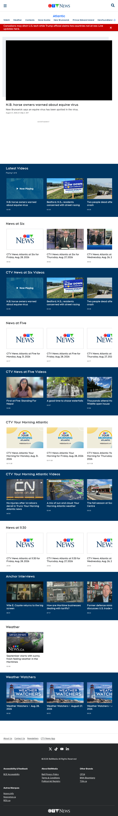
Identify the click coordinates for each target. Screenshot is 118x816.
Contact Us (19, 738)
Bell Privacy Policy (50, 774)
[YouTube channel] (62, 749)
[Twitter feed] (50, 749)
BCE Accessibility (11, 774)
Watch (6, 20)
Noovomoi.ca (9, 797)
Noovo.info (8, 793)
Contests (30, 20)
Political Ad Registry (51, 781)
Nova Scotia (44, 20)
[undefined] (24, 194)
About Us (7, 738)
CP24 (82, 774)
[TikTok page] (56, 749)
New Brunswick (61, 20)
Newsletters (32, 738)
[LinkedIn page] (67, 749)
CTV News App (48, 738)
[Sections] (5, 6)
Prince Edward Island (83, 20)
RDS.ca (6, 800)
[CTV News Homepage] (59, 5)
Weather (17, 20)
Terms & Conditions (51, 777)
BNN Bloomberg (87, 777)
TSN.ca (83, 781)
